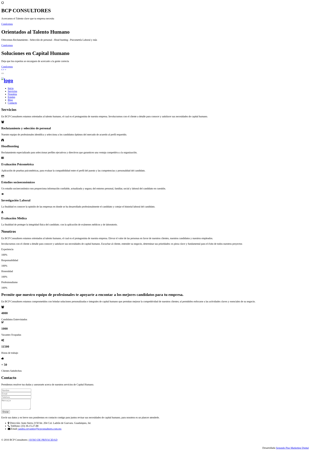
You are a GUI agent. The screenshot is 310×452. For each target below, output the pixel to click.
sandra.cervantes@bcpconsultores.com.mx (40, 428)
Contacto (12, 102)
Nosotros (12, 94)
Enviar (6, 412)
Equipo (11, 97)
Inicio (11, 88)
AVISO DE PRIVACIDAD (43, 439)
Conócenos (7, 24)
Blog (10, 100)
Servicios (12, 91)
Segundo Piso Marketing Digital (292, 448)
